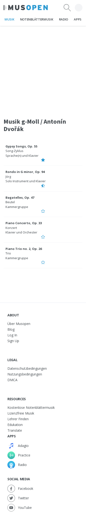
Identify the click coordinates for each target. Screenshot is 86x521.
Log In (12, 335)
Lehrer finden (18, 419)
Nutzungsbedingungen (24, 374)
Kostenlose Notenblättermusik (31, 407)
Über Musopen (18, 323)
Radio (63, 19)
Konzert (11, 228)
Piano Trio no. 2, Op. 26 (23, 249)
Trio (8, 253)
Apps (77, 19)
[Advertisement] (43, 69)
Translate (14, 430)
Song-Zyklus (14, 151)
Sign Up (13, 341)
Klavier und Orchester (21, 232)
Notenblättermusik (36, 19)
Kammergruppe (16, 207)
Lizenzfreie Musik (20, 413)
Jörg (8, 176)
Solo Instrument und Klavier (25, 181)
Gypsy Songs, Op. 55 (21, 146)
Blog (11, 329)
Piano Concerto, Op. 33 (23, 223)
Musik (9, 19)
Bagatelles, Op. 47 (19, 197)
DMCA (12, 380)
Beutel (10, 202)
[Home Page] (26, 7)
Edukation (15, 424)
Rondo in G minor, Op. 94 (25, 172)
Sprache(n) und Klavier (21, 155)
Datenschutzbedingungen (27, 368)
